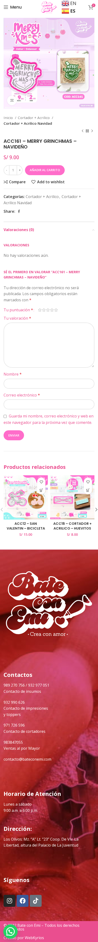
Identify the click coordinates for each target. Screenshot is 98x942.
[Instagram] (9, 901)
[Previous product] (82, 131)
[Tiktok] (36, 901)
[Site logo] (49, 6)
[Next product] (92, 131)
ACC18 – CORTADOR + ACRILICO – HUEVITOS (72, 526)
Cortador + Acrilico (34, 117)
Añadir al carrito (45, 170)
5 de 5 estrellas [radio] (56, 310)
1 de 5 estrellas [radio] (40, 310)
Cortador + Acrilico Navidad (28, 123)
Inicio (9, 117)
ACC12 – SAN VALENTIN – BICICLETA (26, 526)
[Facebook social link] (18, 211)
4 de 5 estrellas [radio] (52, 310)
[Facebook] (23, 901)
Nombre (13, 374)
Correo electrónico (22, 395)
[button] (41, 490)
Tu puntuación (18, 310)
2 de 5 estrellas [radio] (44, 310)
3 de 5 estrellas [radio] (48, 310)
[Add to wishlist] (41, 482)
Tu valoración (17, 318)
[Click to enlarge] (12, 100)
